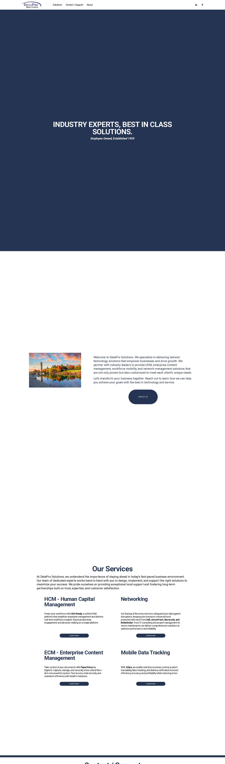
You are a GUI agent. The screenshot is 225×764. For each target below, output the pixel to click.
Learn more (74, 636)
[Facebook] (202, 5)
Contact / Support (74, 5)
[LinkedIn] (196, 5)
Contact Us (143, 397)
